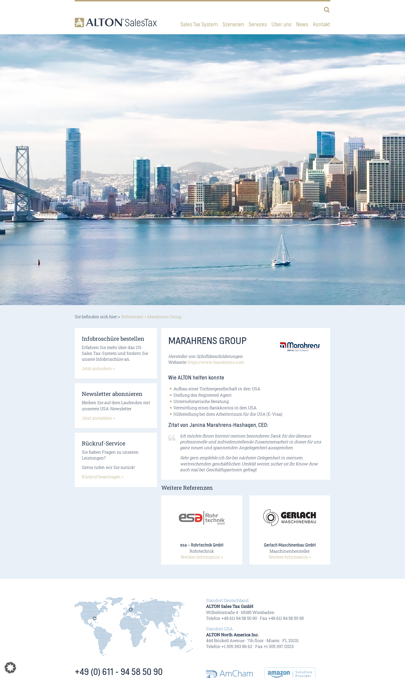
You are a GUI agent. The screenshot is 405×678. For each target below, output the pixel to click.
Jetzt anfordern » (98, 368)
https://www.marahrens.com (216, 362)
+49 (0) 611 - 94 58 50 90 (119, 672)
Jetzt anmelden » (98, 418)
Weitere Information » (201, 557)
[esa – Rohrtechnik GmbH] (202, 521)
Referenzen (132, 316)
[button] (10, 667)
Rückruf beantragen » (103, 476)
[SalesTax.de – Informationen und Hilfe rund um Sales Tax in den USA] (116, 22)
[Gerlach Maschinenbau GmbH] (290, 521)
